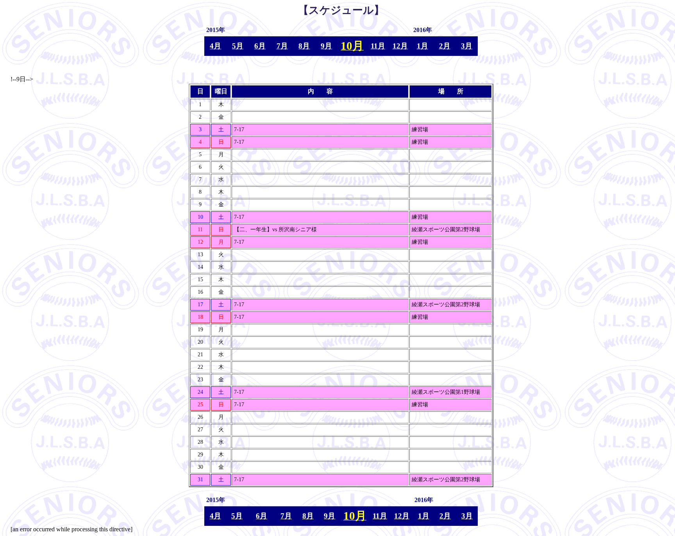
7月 (282, 46)
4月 (215, 46)
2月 (444, 46)
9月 (326, 46)
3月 (466, 46)
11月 (378, 46)
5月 (237, 46)
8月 (304, 46)
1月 (422, 46)
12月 (400, 46)
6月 (260, 46)
